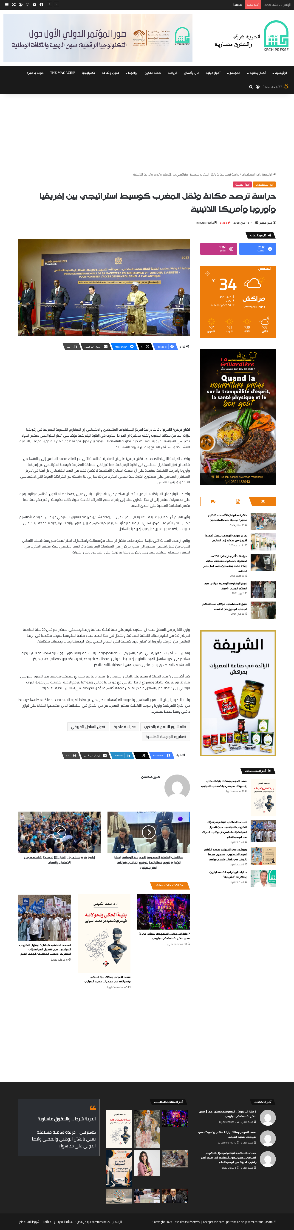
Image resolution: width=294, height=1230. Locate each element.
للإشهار (117, 1221)
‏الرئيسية (267, 174)
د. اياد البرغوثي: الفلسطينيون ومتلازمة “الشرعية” (228, 875)
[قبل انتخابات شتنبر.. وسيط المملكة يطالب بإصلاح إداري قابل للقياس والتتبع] (175, 1196)
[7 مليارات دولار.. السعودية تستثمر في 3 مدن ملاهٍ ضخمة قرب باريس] (163, 912)
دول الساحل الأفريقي (87, 726)
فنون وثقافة (110, 73)
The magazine (62, 73)
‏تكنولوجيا (88, 73)
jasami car (252, 1221)
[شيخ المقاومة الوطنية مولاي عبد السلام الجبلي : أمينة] (263, 589)
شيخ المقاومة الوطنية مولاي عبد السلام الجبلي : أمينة (225, 586)
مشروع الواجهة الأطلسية (165, 736)
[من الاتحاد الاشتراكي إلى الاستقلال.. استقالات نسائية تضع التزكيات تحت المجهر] (147, 1163)
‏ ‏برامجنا (133, 73)
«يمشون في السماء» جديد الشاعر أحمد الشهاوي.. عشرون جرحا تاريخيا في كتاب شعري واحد (225, 854)
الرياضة (173, 73)
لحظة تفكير (153, 73)
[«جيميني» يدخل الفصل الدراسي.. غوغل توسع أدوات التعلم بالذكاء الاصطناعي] (119, 1196)
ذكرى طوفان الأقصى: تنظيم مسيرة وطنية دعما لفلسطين (227, 518)
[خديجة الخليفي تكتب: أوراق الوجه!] (147, 1129)
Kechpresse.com (213, 1221)
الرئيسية (281, 73)
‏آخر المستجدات (251, 174)
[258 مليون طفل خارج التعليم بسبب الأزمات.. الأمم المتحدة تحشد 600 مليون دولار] (175, 1158)
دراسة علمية (123, 726)
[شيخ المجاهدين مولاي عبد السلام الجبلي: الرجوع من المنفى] (263, 610)
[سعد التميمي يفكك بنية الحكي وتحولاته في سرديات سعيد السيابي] (104, 933)
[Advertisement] (147, 133)
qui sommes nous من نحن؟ (93, 1221)
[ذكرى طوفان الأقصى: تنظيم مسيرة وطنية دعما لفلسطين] (263, 521)
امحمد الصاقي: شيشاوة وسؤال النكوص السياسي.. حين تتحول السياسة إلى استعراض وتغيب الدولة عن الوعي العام (172, 4)
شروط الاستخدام (29, 1221)
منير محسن (265, 222)
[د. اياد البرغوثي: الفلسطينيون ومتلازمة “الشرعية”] (263, 878)
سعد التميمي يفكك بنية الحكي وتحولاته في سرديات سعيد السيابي (107, 979)
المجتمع (234, 73)
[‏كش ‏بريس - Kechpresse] (251, 36)
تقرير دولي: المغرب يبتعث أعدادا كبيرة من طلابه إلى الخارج (226, 538)
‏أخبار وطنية (257, 73)
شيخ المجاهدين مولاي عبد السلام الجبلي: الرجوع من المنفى (224, 607)
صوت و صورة (35, 73)
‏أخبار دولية (213, 73)
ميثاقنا (46, 1221)
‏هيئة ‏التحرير (247, 1122)
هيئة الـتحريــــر (63, 1221)
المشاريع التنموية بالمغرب (164, 726)
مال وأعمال (191, 73)
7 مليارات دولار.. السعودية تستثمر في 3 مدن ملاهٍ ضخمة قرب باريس (164, 936)
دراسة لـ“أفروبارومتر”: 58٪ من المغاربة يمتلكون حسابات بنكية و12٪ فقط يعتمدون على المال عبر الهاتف (225, 564)
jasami (269, 1221)
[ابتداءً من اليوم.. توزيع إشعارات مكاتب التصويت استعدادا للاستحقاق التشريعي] (147, 1196)
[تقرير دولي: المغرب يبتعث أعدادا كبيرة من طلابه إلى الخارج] (263, 541)
